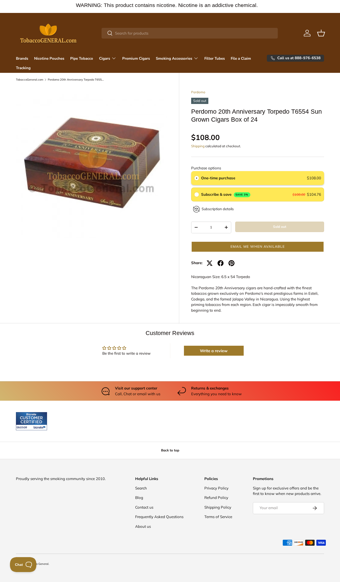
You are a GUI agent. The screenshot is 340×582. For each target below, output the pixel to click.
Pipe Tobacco (81, 58)
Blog (139, 497)
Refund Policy (216, 497)
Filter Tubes (214, 58)
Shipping (198, 146)
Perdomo (198, 92)
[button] (321, 33)
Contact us (144, 507)
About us (143, 526)
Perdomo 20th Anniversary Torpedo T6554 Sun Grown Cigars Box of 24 (76, 79)
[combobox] (190, 33)
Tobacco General (38, 564)
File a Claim (241, 58)
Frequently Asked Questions (159, 516)
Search (141, 488)
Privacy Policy (216, 488)
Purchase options (206, 168)
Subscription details (218, 209)
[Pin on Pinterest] (231, 263)
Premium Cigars (136, 58)
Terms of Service (218, 516)
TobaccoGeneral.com (29, 79)
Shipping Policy (217, 507)
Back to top (170, 450)
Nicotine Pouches (49, 58)
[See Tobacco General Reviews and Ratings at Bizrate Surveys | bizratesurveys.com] (31, 421)
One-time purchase (218, 178)
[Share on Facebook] (220, 263)
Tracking (23, 67)
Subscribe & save (225, 194)
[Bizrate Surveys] (23, 427)
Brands (22, 58)
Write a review (213, 350)
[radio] (196, 178)
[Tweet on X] (209, 263)
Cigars (104, 58)
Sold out (279, 227)
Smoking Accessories (174, 58)
